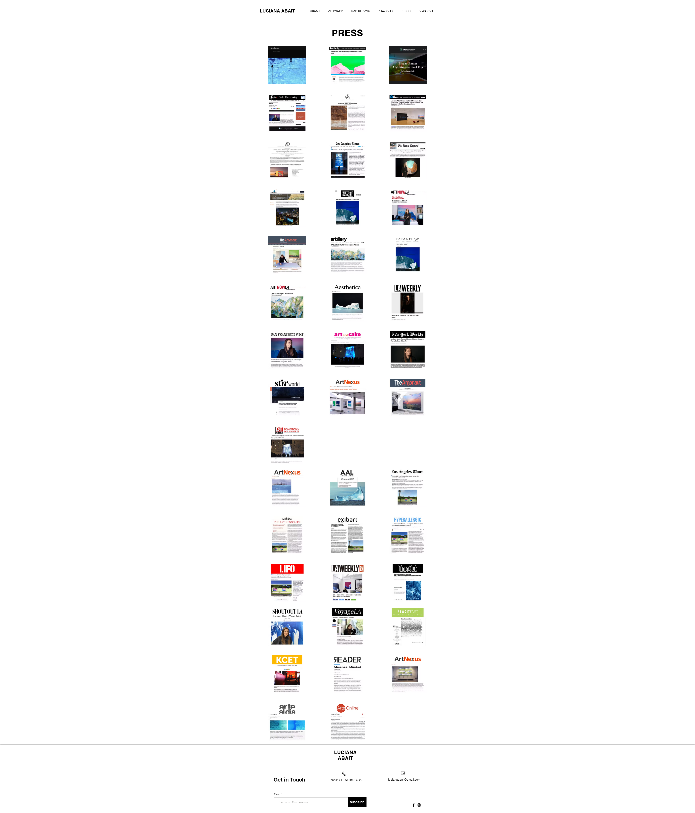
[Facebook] (413, 805)
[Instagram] (419, 805)
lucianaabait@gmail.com (404, 779)
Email (277, 794)
